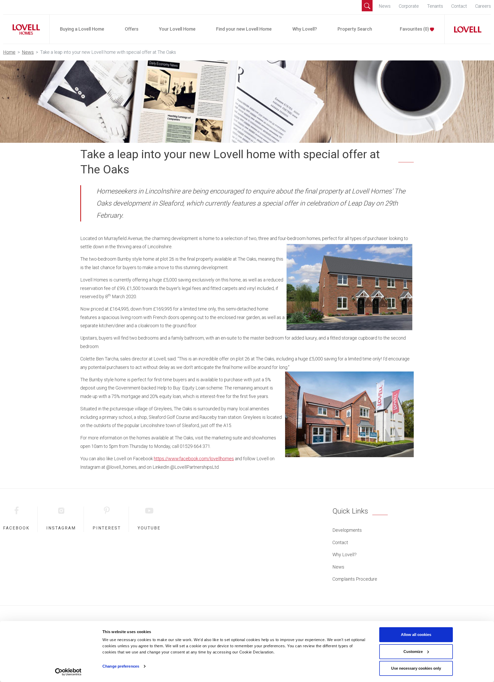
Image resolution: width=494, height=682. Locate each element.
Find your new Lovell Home (244, 29)
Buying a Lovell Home (82, 29)
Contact (459, 6)
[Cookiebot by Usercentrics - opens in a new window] (68, 672)
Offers (131, 29)
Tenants (435, 6)
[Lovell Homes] (24, 29)
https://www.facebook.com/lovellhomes (194, 458)
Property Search (355, 29)
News (385, 6)
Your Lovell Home (177, 29)
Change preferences (120, 666)
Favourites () (415, 29)
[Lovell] (466, 29)
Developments (347, 530)
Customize (413, 651)
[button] (367, 5)
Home (9, 52)
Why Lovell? (304, 29)
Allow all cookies (416, 634)
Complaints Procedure (354, 579)
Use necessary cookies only (416, 668)
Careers (483, 6)
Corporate (409, 6)
